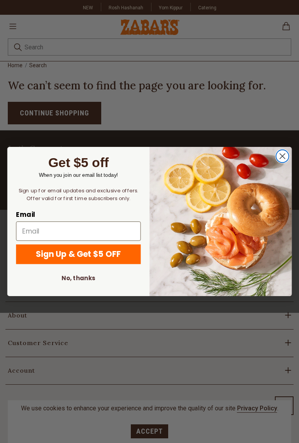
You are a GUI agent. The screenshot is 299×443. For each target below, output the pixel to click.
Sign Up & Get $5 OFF (78, 254)
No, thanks (78, 278)
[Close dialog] (282, 156)
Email (25, 214)
